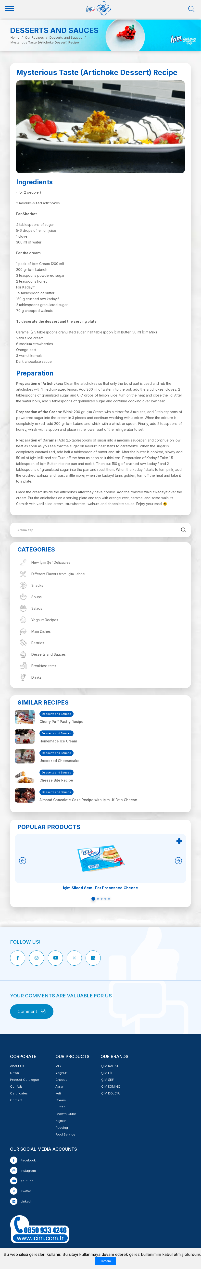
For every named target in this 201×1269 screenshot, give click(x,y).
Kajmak (60, 1121)
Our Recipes (34, 37)
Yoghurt (61, 1073)
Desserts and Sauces (66, 37)
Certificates (19, 1093)
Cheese (61, 1079)
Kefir (58, 1093)
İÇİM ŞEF (107, 1079)
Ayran (59, 1086)
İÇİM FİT (106, 1073)
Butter (60, 1107)
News (14, 1073)
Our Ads (16, 1086)
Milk (58, 1066)
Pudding (61, 1127)
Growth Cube (65, 1114)
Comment (27, 1011)
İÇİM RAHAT (109, 1066)
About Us (17, 1066)
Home (15, 37)
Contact (16, 1100)
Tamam (105, 1261)
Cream (60, 1100)
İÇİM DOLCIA (110, 1093)
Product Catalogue (24, 1079)
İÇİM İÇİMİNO (110, 1086)
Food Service (65, 1134)
